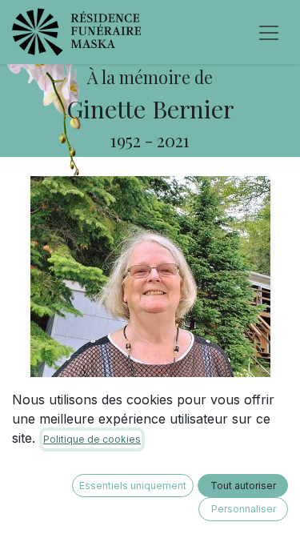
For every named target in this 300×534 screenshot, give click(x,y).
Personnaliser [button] (243, 509)
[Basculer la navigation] (269, 32)
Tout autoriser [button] (243, 486)
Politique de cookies (92, 439)
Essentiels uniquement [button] (132, 486)
